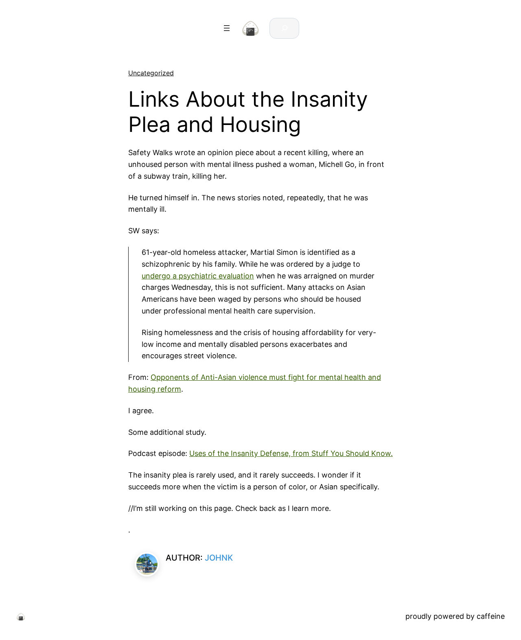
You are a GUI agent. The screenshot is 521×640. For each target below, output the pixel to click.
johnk (219, 558)
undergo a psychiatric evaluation (198, 276)
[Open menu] (227, 28)
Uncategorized (151, 73)
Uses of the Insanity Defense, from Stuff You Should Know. (291, 453)
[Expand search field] (284, 28)
